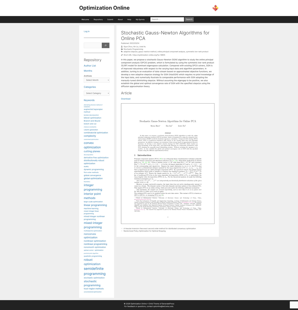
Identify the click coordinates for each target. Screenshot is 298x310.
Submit (110, 19)
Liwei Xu (142, 47)
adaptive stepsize (130, 52)
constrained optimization (91, 139)
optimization (99, 250)
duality (86, 166)
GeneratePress (168, 304)
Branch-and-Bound (92, 121)
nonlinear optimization (95, 241)
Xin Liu (135, 47)
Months (88, 70)
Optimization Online (104, 8)
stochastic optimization (94, 278)
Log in (87, 31)
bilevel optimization (92, 118)
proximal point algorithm (91, 253)
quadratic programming (93, 256)
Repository (98, 19)
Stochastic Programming (133, 49)
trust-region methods (94, 288)
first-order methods (91, 172)
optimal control (88, 250)
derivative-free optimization (96, 157)
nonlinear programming (95, 244)
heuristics (87, 181)
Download (125, 99)
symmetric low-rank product (197, 52)
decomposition (88, 155)
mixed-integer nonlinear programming (94, 217)
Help (129, 19)
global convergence (92, 175)
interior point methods (92, 196)
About (120, 19)
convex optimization (92, 145)
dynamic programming (94, 169)
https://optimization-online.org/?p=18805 (149, 55)
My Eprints (140, 19)
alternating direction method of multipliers (93, 106)
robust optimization (92, 262)
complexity (90, 135)
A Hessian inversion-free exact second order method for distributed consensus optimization (160, 228)
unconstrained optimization (93, 292)
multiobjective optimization (93, 231)
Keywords (89, 100)
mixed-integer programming (93, 225)
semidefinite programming (95, 271)
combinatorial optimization (96, 132)
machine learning (91, 208)
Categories (90, 87)
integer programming (93, 187)
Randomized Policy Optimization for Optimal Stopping (145, 231)
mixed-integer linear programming (91, 212)
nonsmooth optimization (95, 247)
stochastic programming (92, 283)
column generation (91, 130)
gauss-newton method (147, 52)
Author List (90, 65)
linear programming (95, 205)
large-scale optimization (93, 202)
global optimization (93, 178)
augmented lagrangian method (93, 110)
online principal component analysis (171, 52)
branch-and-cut (90, 124)
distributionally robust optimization (94, 161)
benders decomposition (91, 115)
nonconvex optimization (90, 235)
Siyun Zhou (128, 47)
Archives (88, 76)
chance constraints (90, 127)
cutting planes (92, 151)
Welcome (85, 19)
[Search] (105, 45)
